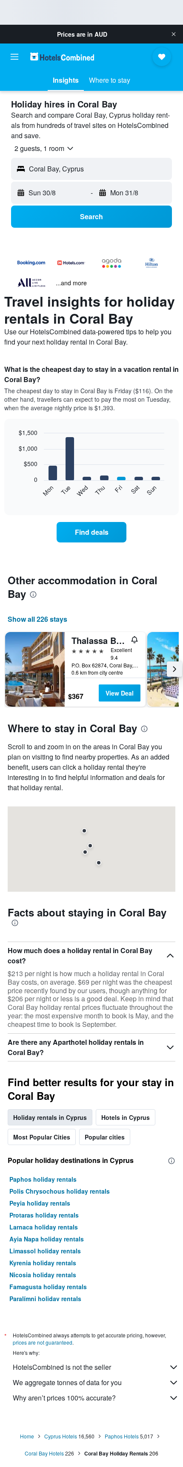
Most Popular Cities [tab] (41, 1137)
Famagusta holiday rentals (48, 1286)
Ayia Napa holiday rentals (46, 1239)
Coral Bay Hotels (44, 1453)
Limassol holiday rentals (45, 1251)
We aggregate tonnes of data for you (67, 1382)
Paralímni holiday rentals (45, 1298)
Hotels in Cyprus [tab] (125, 1117)
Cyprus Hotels (60, 1436)
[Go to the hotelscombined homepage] (62, 56)
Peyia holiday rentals (39, 1203)
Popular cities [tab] (105, 1137)
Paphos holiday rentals (43, 1179)
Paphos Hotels (122, 1436)
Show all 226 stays (37, 619)
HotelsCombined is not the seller (62, 1367)
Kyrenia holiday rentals (42, 1262)
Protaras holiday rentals (44, 1215)
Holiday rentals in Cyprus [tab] (50, 1117)
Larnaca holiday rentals (43, 1227)
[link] (91, 532)
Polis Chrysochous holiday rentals (59, 1191)
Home (27, 1436)
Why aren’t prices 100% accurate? (64, 1398)
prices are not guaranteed (42, 1342)
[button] (173, 34)
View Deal (120, 693)
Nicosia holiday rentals (42, 1274)
